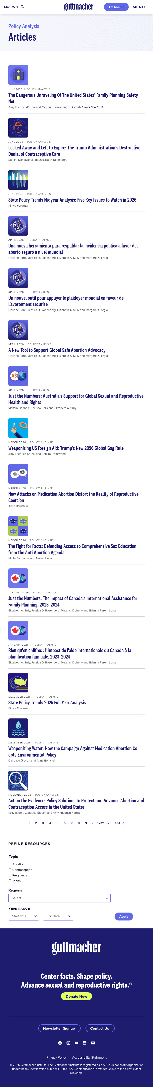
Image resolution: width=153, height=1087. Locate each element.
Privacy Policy (56, 1057)
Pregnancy (19, 875)
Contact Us (100, 1028)
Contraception (22, 870)
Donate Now (76, 996)
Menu (139, 7)
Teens (16, 881)
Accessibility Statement (89, 1057)
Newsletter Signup (59, 1028)
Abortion (18, 864)
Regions (15, 890)
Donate (116, 7)
